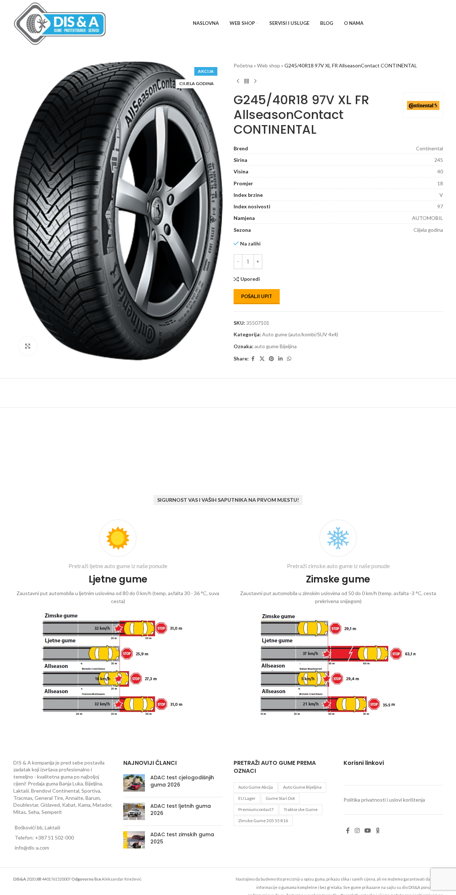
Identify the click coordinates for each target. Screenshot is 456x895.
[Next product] (255, 81)
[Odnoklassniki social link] (377, 830)
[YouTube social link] (367, 830)
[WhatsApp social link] (289, 359)
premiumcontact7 (256, 809)
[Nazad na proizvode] (246, 81)
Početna (243, 65)
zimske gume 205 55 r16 (263, 820)
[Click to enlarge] (28, 346)
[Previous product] (238, 81)
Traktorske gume (301, 809)
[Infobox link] (118, 619)
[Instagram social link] (357, 830)
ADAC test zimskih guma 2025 (182, 838)
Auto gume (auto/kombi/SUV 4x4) (300, 334)
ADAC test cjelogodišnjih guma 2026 (182, 781)
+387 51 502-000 (54, 837)
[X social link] (262, 359)
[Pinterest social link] (271, 359)
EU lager (247, 798)
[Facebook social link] (253, 359)
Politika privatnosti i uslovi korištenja (384, 800)
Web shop (268, 65)
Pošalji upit (256, 296)
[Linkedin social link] (280, 359)
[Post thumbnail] (134, 783)
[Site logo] (60, 23)
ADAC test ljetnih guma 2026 (180, 809)
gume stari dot (280, 798)
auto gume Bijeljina (275, 346)
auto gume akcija (255, 787)
